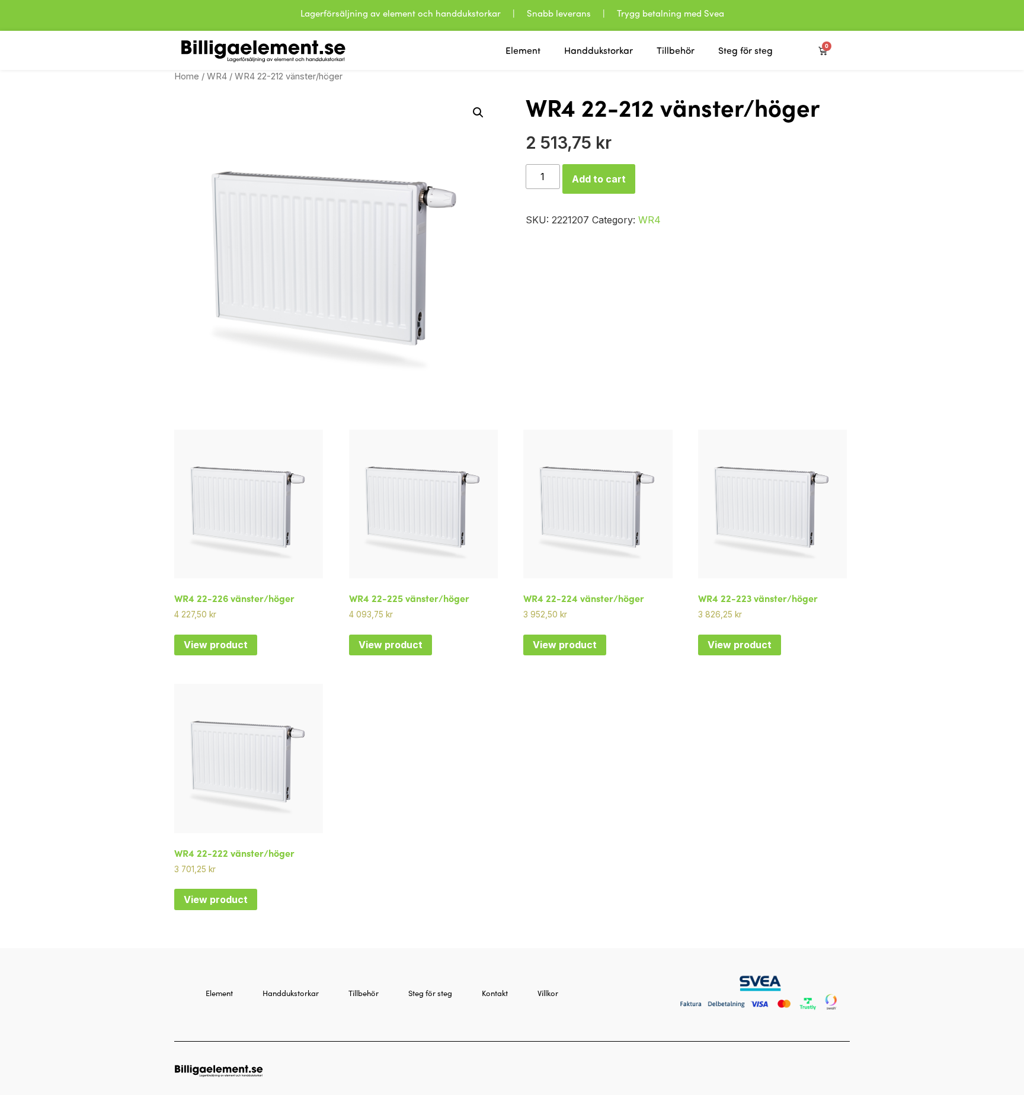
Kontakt (495, 993)
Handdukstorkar (598, 50)
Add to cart (599, 179)
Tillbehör (676, 50)
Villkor (547, 993)
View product (216, 645)
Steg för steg (745, 50)
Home (186, 76)
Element (522, 50)
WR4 (217, 76)
